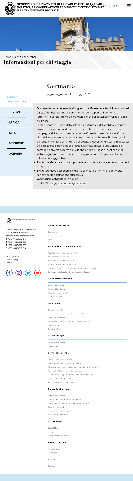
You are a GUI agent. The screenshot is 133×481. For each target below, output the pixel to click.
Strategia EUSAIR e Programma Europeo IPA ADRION (72, 268)
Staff (50, 240)
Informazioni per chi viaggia (60, 360)
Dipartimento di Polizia (58, 436)
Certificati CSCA (55, 329)
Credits (9, 263)
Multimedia (53, 346)
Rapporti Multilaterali (57, 289)
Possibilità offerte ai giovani (60, 411)
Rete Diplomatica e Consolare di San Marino (67, 314)
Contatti (51, 466)
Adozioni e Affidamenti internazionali (65, 371)
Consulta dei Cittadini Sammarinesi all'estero (68, 403)
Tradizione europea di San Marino (63, 264)
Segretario (52, 232)
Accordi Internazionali (57, 293)
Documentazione (56, 297)
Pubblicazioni (54, 453)
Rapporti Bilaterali (56, 285)
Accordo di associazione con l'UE (62, 253)
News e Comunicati (56, 342)
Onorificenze (53, 325)
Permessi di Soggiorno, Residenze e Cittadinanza (70, 375)
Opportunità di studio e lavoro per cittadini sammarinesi (73, 367)
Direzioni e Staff (55, 310)
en (117, 5)
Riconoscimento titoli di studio (61, 382)
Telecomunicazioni (56, 236)
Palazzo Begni (54, 449)
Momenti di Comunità (58, 415)
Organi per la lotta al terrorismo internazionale (69, 321)
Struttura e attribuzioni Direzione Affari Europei (69, 272)
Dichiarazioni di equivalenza (61, 379)
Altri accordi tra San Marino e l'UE (63, 257)
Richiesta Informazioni (58, 318)
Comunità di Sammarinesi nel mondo (65, 399)
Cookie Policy (12, 259)
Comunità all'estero (57, 396)
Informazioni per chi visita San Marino (65, 363)
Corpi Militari (53, 428)
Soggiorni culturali (56, 407)
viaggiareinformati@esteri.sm (68, 183)
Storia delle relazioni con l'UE (61, 261)
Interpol (51, 432)
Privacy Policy (12, 256)
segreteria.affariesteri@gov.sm (20, 236)
